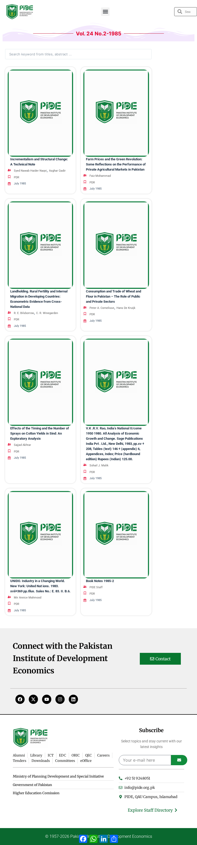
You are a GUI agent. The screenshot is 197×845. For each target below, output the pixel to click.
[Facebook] (20, 699)
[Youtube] (46, 699)
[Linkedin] (73, 699)
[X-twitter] (33, 699)
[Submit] (179, 760)
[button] (105, 11)
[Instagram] (60, 699)
